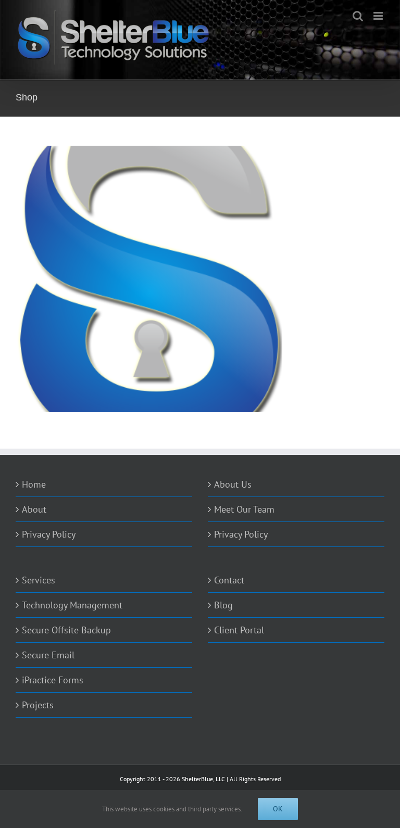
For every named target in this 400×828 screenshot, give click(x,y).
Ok (278, 808)
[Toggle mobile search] (358, 15)
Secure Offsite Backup (66, 630)
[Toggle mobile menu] (378, 15)
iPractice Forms (52, 680)
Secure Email (48, 655)
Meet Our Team (244, 509)
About (34, 509)
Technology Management (72, 605)
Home (34, 484)
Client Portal (239, 630)
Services (38, 580)
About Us (233, 484)
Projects (38, 705)
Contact (229, 580)
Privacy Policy (49, 534)
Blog (223, 605)
